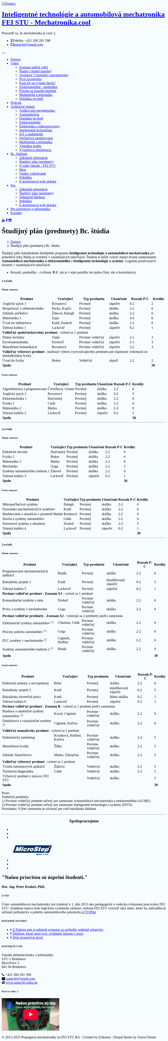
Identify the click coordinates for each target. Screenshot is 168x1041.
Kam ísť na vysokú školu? (37, 83)
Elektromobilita (29, 122)
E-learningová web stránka (37, 181)
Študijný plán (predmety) (36, 162)
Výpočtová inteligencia (35, 150)
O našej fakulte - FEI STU (37, 165)
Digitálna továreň (31, 99)
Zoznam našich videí (33, 67)
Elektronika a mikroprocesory (39, 126)
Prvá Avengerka (30, 79)
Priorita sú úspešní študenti (37, 91)
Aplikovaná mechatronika (37, 110)
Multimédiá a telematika (35, 95)
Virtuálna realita (30, 146)
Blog (22, 169)
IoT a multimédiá (31, 134)
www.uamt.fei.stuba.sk (21, 982)
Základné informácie (33, 158)
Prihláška (25, 177)
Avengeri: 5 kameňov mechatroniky (44, 75)
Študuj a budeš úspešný (35, 71)
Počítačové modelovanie (36, 138)
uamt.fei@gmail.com (28, 44)
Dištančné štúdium (32, 197)
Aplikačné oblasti (22, 106)
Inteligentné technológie (35, 130)
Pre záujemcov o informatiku (30, 209)
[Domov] (9, 3)
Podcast (15, 103)
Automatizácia (29, 114)
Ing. (13, 185)
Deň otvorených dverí (27, 937)
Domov (15, 59)
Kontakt (16, 213)
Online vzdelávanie (32, 173)
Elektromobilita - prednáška (38, 87)
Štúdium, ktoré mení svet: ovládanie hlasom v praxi (47, 933)
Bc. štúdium (18, 154)
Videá (14, 63)
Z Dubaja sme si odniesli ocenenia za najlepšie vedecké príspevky (57, 929)
